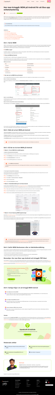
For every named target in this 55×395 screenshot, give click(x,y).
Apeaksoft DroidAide (27, 329)
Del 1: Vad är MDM (7, 31)
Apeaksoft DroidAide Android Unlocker (20, 263)
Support (37, 1)
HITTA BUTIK (42, 1)
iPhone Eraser (17, 387)
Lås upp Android (19, 13)
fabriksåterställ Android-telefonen (22, 185)
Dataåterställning (17, 384)
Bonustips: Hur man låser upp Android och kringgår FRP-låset (14, 37)
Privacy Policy (34, 394)
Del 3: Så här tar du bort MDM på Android (11, 34)
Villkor (27, 383)
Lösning (28, 1)
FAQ (37, 384)
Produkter (32, 1)
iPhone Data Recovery (18, 383)
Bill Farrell (7, 13)
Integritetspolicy (29, 384)
